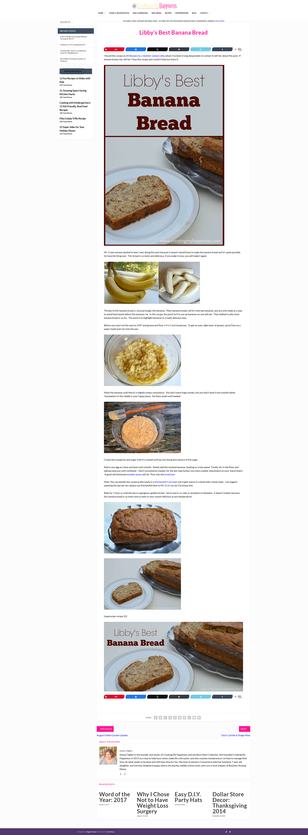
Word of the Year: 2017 (114, 797)
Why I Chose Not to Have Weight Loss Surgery (153, 803)
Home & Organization (119, 13)
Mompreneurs (181, 13)
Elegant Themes (91, 832)
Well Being (156, 13)
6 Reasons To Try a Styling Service (72, 45)
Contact (204, 13)
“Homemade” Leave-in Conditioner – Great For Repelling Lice (73, 52)
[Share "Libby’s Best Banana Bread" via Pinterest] (175, 717)
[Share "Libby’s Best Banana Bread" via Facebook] (155, 717)
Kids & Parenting (140, 13)
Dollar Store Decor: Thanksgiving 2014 (229, 803)
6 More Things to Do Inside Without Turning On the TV (73, 38)
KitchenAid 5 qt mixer (166, 481)
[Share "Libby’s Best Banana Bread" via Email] (194, 717)
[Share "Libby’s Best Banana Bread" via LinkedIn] (179, 717)
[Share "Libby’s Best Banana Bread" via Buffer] (184, 717)
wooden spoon (134, 474)
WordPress (110, 832)
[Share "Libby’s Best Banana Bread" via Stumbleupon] (189, 717)
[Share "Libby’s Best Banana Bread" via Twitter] (160, 717)
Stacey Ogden (126, 751)
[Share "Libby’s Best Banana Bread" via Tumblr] (170, 717)
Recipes (168, 13)
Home (100, 13)
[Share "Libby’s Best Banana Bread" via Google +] (165, 717)
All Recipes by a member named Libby (145, 55)
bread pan (169, 474)
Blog (194, 13)
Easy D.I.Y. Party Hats (188, 797)
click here (219, 20)
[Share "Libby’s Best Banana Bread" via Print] (199, 717)
